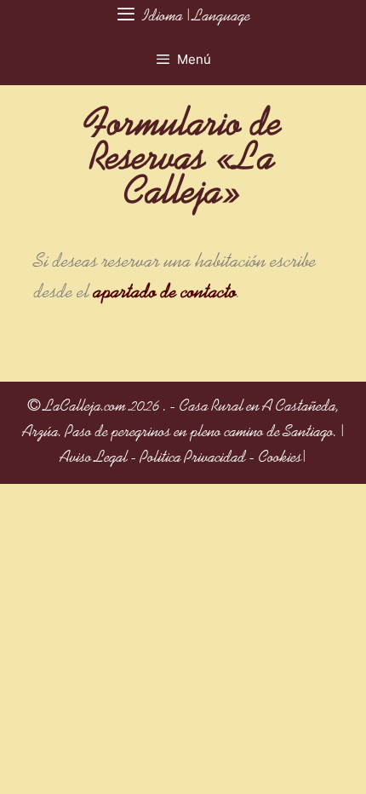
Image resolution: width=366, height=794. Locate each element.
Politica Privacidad (193, 458)
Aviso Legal (94, 458)
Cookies (280, 458)
